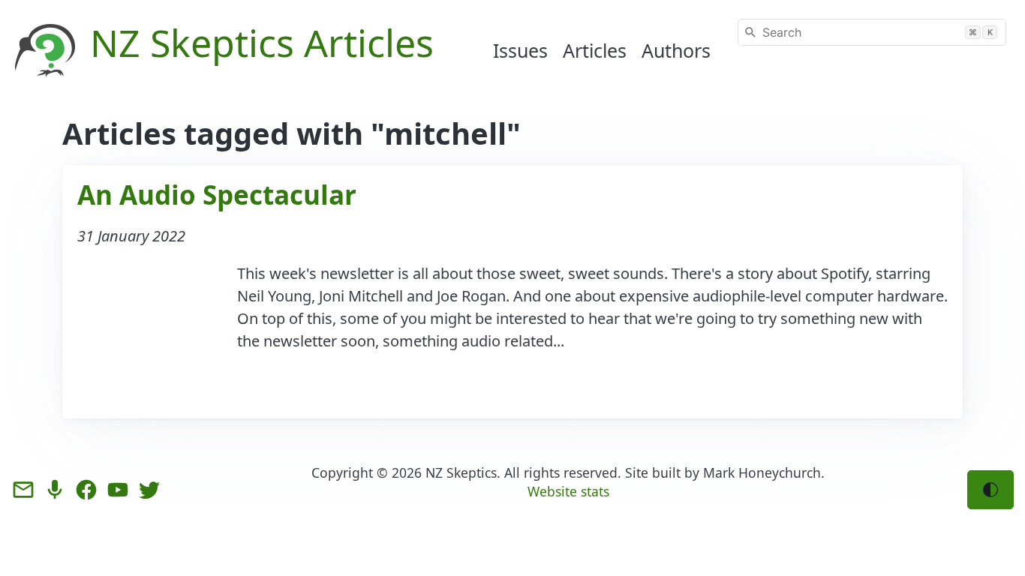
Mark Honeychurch (762, 473)
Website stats (568, 491)
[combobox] (872, 32)
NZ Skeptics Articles (262, 42)
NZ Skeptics (461, 473)
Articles (595, 50)
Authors (676, 50)
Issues (520, 50)
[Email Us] (23, 490)
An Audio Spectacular (216, 194)
